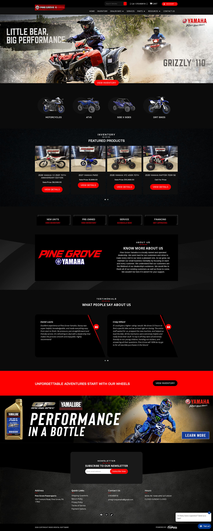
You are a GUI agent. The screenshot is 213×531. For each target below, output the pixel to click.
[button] (105, 199)
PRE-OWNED (88, 219)
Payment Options (79, 509)
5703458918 (113, 496)
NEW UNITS (53, 219)
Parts (140, 11)
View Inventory (165, 383)
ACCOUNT (170, 4)
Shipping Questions (80, 496)
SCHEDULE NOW (124, 223)
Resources (153, 11)
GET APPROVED (160, 223)
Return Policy (77, 499)
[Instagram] (106, 515)
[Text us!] (204, 526)
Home (92, 11)
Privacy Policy (77, 502)
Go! (125, 3)
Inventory (102, 11)
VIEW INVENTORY (106, 83)
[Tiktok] (112, 515)
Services (131, 11)
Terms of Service (79, 506)
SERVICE (124, 219)
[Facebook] (101, 515)
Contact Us (169, 11)
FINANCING (160, 219)
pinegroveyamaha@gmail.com (120, 499)
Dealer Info (116, 11)
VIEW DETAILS (52, 189)
